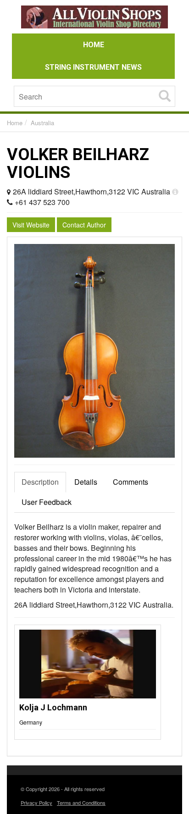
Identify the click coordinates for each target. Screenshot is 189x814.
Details (85, 481)
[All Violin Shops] (94, 18)
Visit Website (31, 224)
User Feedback (47, 502)
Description (40, 481)
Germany (30, 722)
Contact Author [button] (84, 224)
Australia (42, 122)
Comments (130, 481)
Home (14, 122)
